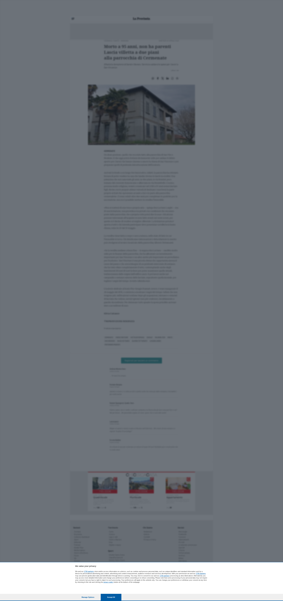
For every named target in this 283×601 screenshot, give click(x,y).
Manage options (88, 597)
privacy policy (108, 582)
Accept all (111, 597)
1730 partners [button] (89, 571)
